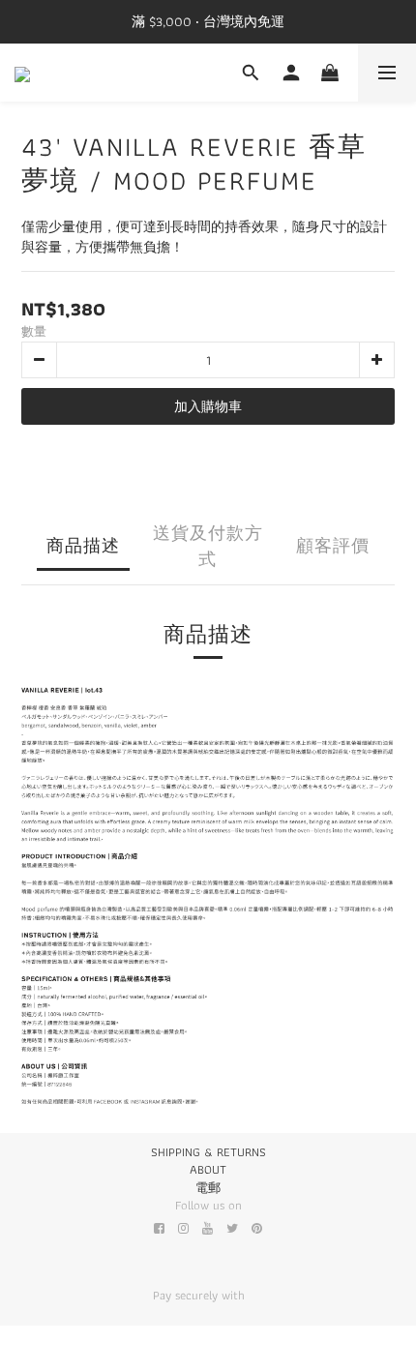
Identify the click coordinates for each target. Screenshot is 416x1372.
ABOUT (208, 1169)
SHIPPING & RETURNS (208, 1152)
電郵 (208, 1188)
